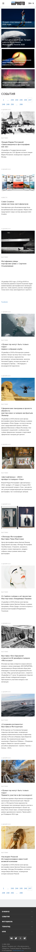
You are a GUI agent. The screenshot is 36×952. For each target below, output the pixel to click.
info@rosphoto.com (18, 950)
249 (7, 104)
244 (16, 100)
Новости (4, 197)
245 (21, 100)
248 (3, 104)
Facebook (4, 302)
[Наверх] (33, 945)
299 (21, 104)
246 (25, 100)
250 (12, 104)
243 (12, 100)
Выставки (4, 138)
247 (29, 100)
